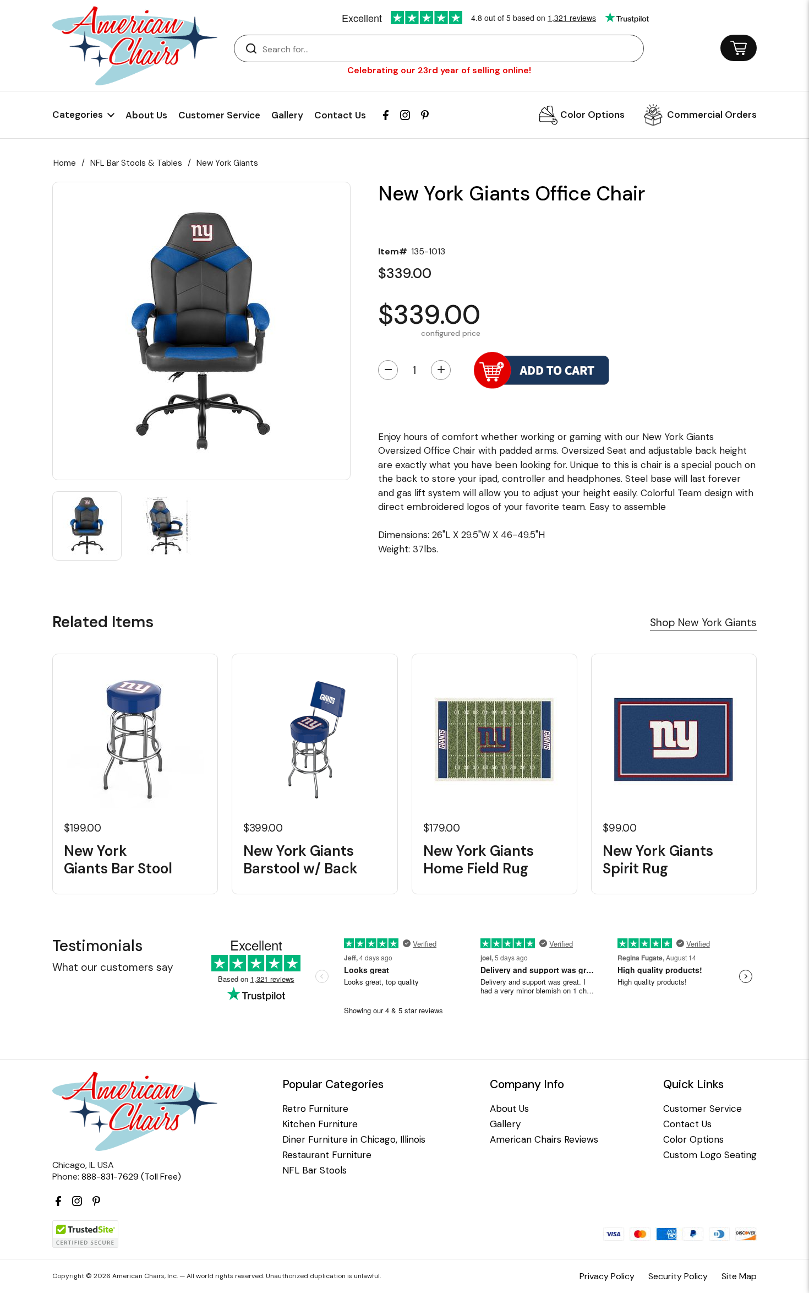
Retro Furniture (315, 1108)
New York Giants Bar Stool (118, 860)
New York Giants (227, 163)
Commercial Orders (712, 114)
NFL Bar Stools (314, 1170)
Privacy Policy (607, 1276)
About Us (146, 115)
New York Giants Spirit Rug (658, 860)
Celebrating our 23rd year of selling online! (439, 70)
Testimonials (97, 946)
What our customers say (112, 967)
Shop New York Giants (703, 622)
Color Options (592, 114)
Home (64, 163)
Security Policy (678, 1276)
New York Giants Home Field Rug (478, 860)
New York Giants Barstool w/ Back (300, 860)
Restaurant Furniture (326, 1155)
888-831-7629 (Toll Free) (131, 1176)
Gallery (287, 115)
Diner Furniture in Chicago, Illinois (353, 1139)
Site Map (739, 1276)
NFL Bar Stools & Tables (136, 163)
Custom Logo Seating (710, 1155)
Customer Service (219, 115)
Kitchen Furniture (320, 1124)
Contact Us (340, 115)
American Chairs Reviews (544, 1139)
